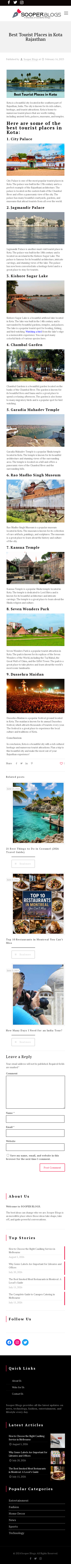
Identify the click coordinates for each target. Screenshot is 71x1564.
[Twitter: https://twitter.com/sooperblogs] (25, 1342)
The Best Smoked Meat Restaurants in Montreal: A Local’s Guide (35, 1281)
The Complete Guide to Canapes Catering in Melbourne (32, 1296)
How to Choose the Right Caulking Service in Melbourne (32, 1250)
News (12, 1520)
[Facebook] (31, 1558)
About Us (16, 1380)
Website (10, 1141)
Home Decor (17, 1513)
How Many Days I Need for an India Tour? (34, 1030)
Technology (16, 1533)
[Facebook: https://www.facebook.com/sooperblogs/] (9, 1342)
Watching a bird (34, 331)
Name (10, 1113)
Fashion (14, 1507)
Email (10, 1127)
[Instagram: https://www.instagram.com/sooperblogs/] (17, 1342)
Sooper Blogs (31, 59)
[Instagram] (40, 1558)
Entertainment (19, 1500)
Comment (11, 1073)
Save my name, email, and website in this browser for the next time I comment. (32, 1157)
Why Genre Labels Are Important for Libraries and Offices (35, 1265)
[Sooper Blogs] (35, 13)
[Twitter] (36, 1558)
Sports (13, 1526)
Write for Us (18, 1387)
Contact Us (17, 1393)
